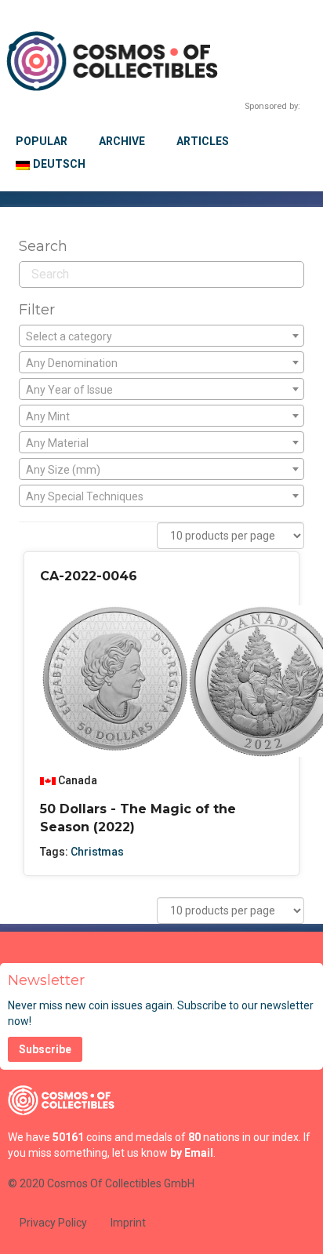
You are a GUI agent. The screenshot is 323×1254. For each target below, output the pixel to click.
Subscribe (45, 1049)
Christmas (97, 851)
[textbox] (161, 336)
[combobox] (161, 336)
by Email (191, 1153)
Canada (77, 780)
